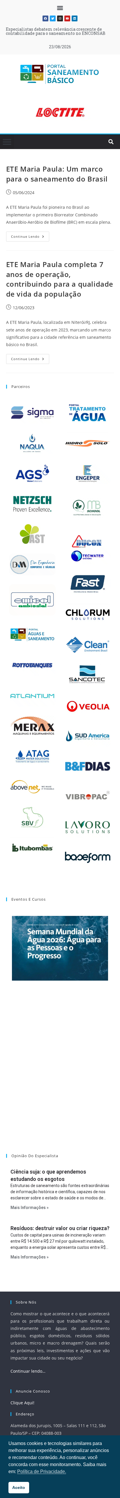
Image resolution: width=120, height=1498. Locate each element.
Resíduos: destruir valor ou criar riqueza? (60, 1228)
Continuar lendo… (27, 1371)
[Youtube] (67, 18)
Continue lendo (30, 235)
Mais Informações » (29, 1207)
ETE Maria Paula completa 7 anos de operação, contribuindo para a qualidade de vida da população (59, 279)
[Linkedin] (74, 18)
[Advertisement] (60, 1074)
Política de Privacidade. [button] (41, 1471)
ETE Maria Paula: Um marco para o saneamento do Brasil (57, 174)
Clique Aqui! (22, 1402)
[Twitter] (53, 18)
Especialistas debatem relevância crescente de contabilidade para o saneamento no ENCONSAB (55, 31)
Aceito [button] (18, 1487)
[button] (60, 8)
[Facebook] (45, 18)
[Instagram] (60, 18)
